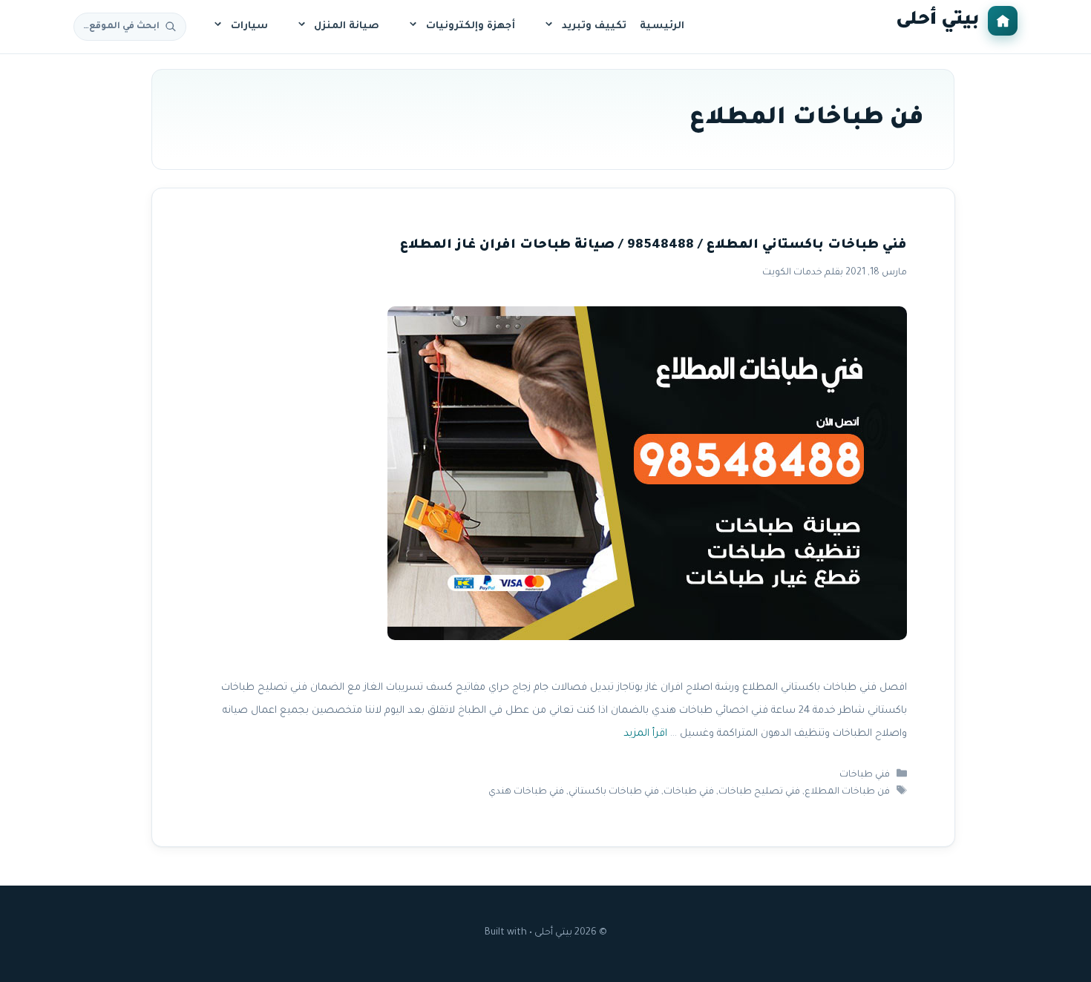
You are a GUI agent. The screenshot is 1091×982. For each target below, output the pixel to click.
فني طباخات (864, 775)
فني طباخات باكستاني (614, 792)
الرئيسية (662, 26)
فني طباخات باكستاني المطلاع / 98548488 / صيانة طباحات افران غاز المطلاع (652, 246)
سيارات (249, 26)
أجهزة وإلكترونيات (470, 26)
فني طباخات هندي (526, 792)
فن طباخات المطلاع (847, 792)
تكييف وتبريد (594, 26)
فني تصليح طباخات (759, 792)
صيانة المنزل (346, 26)
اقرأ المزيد (644, 733)
